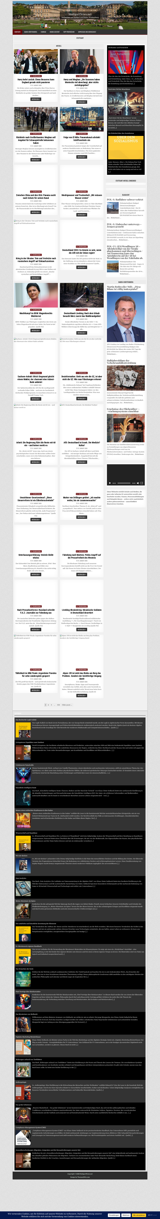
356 (58, 705)
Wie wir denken (21, 819)
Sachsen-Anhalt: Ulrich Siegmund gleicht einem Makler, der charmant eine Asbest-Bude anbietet (35, 379)
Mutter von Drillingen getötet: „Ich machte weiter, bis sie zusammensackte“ (81, 499)
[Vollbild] (142, 485)
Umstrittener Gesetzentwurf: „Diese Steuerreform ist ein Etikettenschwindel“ (36, 499)
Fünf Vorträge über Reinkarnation (28, 955)
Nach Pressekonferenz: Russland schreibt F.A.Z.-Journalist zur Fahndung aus (36, 611)
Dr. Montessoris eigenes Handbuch (29, 910)
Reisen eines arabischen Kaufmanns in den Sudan (34, 774)
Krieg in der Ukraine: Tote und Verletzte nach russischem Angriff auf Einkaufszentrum (36, 260)
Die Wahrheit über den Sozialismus (121, 91)
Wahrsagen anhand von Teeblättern (29, 1023)
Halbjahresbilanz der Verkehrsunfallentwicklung (121, 364)
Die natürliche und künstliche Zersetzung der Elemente (36, 887)
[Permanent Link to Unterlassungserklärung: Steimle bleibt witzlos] (36, 537)
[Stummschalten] (138, 485)
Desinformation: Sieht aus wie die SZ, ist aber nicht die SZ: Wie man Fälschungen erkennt (81, 378)
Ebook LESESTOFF (55, 32)
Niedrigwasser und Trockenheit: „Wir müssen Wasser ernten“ (82, 196)
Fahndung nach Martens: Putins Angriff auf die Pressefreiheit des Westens (82, 556)
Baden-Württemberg (30, 32)
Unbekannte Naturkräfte (25, 729)
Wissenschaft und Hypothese (26, 796)
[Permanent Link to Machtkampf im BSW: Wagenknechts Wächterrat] (36, 295)
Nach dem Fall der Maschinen (119, 47)
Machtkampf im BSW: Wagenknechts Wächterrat (36, 314)
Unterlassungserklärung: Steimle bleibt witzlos (36, 556)
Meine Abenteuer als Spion (25, 864)
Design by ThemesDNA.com (80, 1177)
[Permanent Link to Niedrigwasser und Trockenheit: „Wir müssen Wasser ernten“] (82, 177)
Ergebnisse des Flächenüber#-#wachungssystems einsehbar (123, 412)
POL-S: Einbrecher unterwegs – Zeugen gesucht (124, 228)
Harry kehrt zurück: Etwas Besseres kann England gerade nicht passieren (36, 81)
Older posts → (67, 705)
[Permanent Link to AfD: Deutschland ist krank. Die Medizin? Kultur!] (82, 420)
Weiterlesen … (116, 220)
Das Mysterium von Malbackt (26, 978)
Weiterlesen (36, 99)
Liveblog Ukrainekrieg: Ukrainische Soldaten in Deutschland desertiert (82, 611)
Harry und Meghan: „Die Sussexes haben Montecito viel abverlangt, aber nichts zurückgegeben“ (82, 82)
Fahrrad (43, 32)
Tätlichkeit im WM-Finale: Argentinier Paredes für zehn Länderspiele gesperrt (35, 674)
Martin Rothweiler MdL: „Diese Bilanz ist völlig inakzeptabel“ (124, 290)
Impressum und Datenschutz (87, 32)
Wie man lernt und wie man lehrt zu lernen (124, 136)
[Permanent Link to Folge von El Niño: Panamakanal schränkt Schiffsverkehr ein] (82, 119)
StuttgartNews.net (80, 14)
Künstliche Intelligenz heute (26, 751)
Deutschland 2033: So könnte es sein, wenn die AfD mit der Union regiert (81, 251)
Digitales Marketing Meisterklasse (28, 1000)
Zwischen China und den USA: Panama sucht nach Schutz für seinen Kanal (36, 196)
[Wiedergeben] (110, 485)
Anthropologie (21, 1046)
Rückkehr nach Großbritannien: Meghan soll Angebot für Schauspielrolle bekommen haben (36, 140)
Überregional (37, 76)
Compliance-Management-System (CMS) (31, 1091)
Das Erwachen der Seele (24, 932)
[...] (115, 86)
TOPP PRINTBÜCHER (68, 32)
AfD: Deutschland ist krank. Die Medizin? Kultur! (82, 444)
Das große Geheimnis (24, 1068)
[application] (126, 477)
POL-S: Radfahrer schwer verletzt (125, 201)
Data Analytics (21, 842)
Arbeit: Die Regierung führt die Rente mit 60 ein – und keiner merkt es (36, 444)
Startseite (17, 32)
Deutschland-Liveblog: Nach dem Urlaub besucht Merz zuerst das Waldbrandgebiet (82, 314)
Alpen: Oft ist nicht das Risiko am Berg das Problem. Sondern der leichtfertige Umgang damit (81, 676)
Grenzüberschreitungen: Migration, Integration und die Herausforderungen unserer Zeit (48, 1114)
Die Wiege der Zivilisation (25, 1136)
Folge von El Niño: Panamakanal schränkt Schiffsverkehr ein (81, 139)
